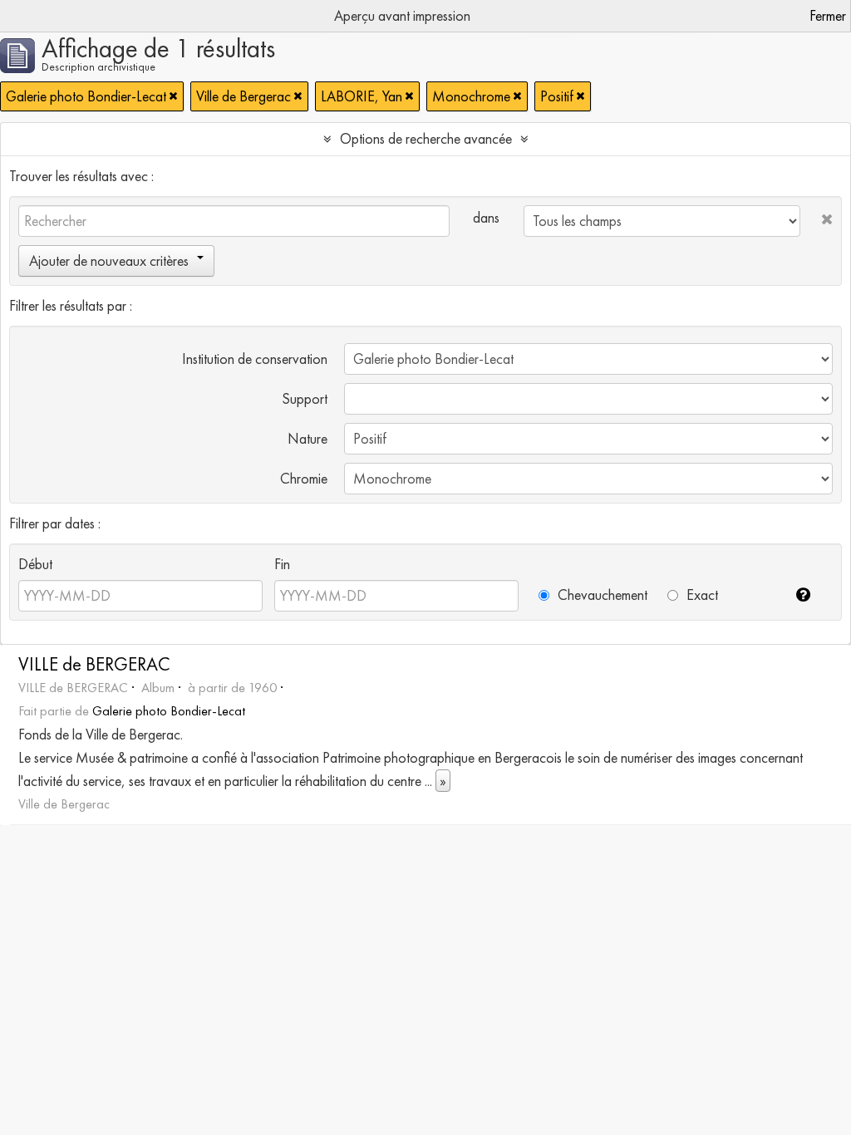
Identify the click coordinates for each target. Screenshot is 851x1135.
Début (35, 563)
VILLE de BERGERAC (94, 664)
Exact (700, 594)
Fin (282, 563)
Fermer (827, 15)
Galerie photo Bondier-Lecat (168, 711)
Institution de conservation (254, 358)
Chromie (303, 478)
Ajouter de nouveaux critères (109, 260)
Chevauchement (600, 594)
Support (304, 398)
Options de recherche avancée (426, 138)
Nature (307, 438)
